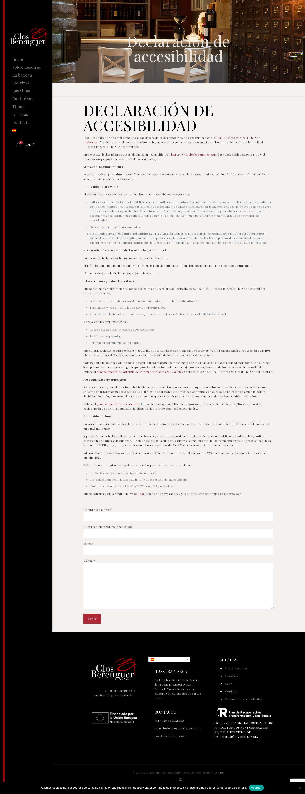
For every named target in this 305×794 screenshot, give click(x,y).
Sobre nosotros (236, 668)
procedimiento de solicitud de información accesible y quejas (140, 372)
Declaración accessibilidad (243, 699)
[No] (300, 788)
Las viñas (231, 676)
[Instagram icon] (180, 779)
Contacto (231, 691)
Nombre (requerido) (97, 509)
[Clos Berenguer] (32, 27)
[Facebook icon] (176, 779)
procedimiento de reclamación (119, 404)
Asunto (88, 544)
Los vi (229, 683)
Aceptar (256, 787)
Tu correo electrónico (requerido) (107, 527)
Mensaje (89, 561)
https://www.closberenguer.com (194, 154)
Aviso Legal (137, 494)
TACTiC (219, 772)
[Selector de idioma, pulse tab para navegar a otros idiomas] (169, 659)
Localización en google (170, 736)
